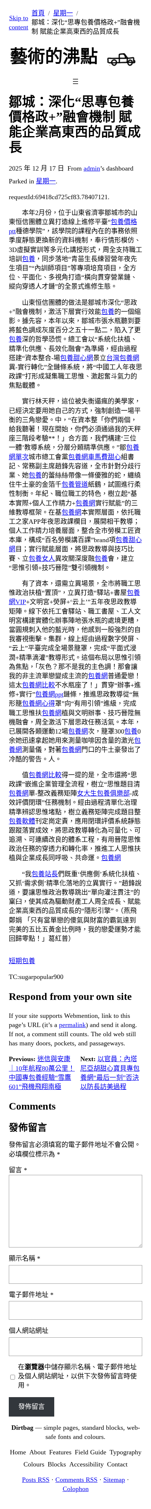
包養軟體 (22, 821)
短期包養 (22, 961)
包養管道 (75, 484)
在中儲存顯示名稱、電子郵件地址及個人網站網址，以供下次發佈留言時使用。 (77, 1376)
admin (92, 168)
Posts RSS (35, 1479)
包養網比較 (38, 685)
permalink (72, 1024)
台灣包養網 (122, 358)
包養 (28, 259)
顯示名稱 (24, 1258)
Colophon (76, 1488)
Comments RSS (76, 1479)
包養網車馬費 (88, 457)
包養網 (85, 503)
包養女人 (42, 558)
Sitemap (114, 1479)
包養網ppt (49, 694)
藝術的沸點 (54, 56)
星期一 (63, 13)
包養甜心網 (76, 358)
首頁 (38, 13)
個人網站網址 (28, 1330)
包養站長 (45, 874)
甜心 (114, 457)
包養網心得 (38, 703)
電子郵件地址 (31, 1294)
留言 (18, 1170)
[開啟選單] (75, 81)
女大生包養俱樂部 (103, 793)
